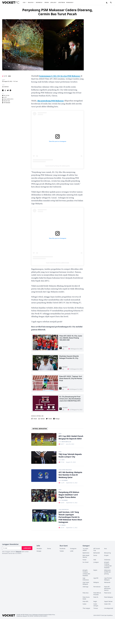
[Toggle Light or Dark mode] (107, 2)
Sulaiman (6, 86)
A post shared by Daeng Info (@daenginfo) (57, 166)
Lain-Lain (53, 2)
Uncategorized (108, 608)
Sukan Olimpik (95, 605)
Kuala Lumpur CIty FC (8, 99)
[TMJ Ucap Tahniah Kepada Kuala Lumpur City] (43, 457)
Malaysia (30, 2)
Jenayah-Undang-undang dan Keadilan (108, 564)
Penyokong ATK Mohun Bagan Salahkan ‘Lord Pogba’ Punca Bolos (69, 494)
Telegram (18, 551)
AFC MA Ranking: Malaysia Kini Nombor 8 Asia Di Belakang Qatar (70, 475)
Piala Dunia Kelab (86, 598)
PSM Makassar (7, 102)
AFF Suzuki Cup (96, 549)
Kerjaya (39, 551)
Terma (49, 548)
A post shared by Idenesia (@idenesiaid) (57, 262)
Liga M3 (95, 578)
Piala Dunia (107, 593)
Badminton (86, 553)
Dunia (95, 555)
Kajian (95, 570)
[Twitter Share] (8, 90)
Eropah (47, 2)
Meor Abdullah (66, 441)
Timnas (95, 608)
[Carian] (111, 2)
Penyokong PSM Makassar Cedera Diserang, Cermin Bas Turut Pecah (57, 12)
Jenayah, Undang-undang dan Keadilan (86, 572)
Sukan (84, 604)
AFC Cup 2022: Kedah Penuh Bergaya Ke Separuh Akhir (71, 437)
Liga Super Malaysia (65, 469)
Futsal (84, 560)
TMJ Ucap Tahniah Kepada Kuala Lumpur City (70, 455)
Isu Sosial (85, 562)
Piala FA (95, 597)
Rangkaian (69, 2)
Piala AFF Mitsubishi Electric (107, 588)
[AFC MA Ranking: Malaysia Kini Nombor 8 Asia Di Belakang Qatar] (43, 475)
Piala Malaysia (108, 597)
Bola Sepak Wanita (86, 556)
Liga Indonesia (64, 509)
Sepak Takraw (108, 601)
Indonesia (39, 2)
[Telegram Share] (10, 90)
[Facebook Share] (3, 90)
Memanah (107, 582)
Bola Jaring (107, 553)
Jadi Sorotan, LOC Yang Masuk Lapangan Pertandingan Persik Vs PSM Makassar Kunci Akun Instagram (70, 517)
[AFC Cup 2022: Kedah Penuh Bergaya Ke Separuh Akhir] (43, 439)
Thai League (86, 608)
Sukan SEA (107, 604)
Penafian (39, 548)
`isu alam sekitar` (85, 549)
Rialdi (63, 525)
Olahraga (85, 587)
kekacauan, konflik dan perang (107, 572)
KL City (5, 97)
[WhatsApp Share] (5, 90)
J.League (96, 562)
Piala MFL (85, 601)
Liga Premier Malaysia (108, 579)
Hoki (94, 560)
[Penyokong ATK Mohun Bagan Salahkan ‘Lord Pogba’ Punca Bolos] (43, 495)
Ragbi (95, 601)
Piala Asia (85, 593)
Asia (24, 2)
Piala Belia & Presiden (97, 593)
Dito (63, 459)
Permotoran (97, 587)
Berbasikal (96, 553)
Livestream (61, 2)
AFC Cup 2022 (6, 95)
